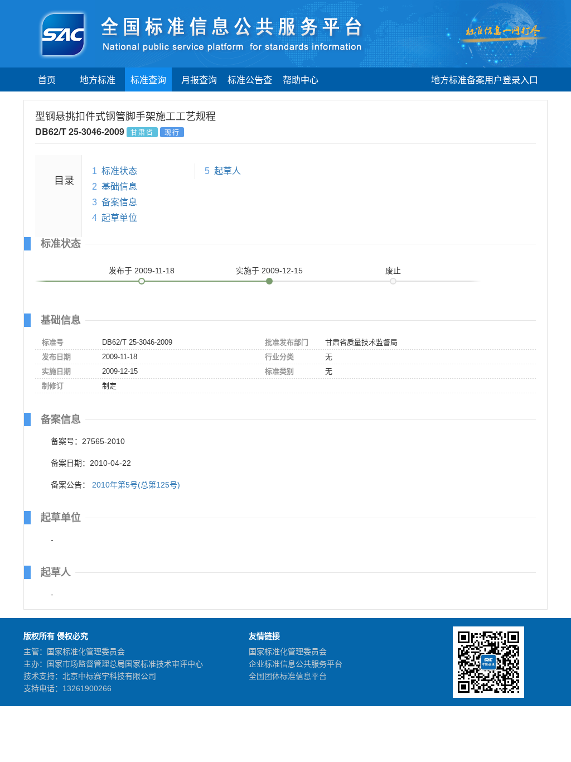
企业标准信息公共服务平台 (295, 663)
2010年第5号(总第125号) (136, 484)
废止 (393, 270)
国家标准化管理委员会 (288, 651)
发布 (142, 270)
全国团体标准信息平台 (288, 676)
